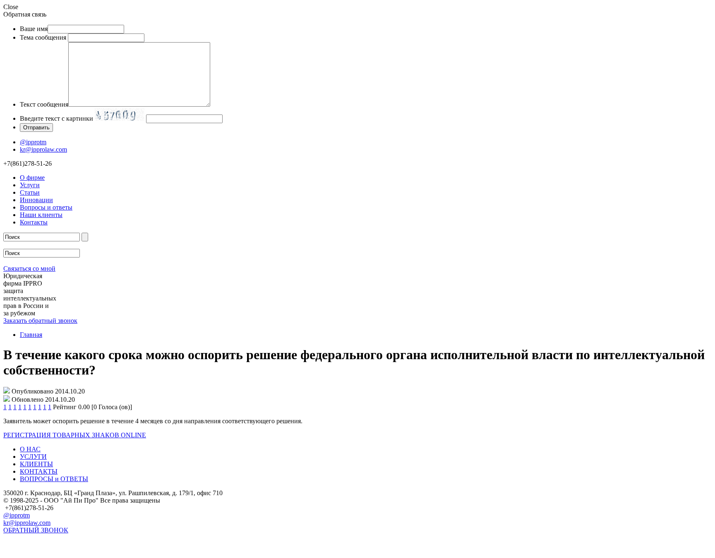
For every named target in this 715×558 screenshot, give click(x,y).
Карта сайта (20, 540)
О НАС (30, 449)
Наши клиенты (41, 214)
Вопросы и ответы (46, 207)
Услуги (30, 184)
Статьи (30, 192)
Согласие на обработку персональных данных (68, 550)
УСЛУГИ (33, 456)
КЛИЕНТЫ (36, 463)
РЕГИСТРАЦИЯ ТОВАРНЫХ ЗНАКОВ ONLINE (74, 435)
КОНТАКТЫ (39, 471)
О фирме (32, 177)
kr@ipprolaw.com (43, 149)
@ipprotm (33, 141)
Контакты (34, 222)
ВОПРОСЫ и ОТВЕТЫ (54, 478)
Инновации (36, 199)
